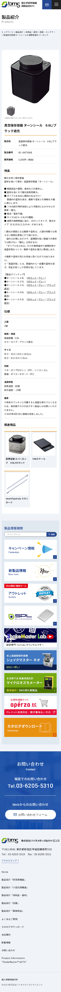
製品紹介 (19, 32)
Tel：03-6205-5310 (13, 854)
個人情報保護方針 (10, 979)
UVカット (32, 277)
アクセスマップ (9, 860)
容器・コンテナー (48, 32)
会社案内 (6, 934)
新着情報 (6, 942)
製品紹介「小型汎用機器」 (15, 887)
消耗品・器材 (32, 32)
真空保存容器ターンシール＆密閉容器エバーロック (25, 35)
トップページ (7, 32)
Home (5, 871)
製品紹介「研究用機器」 (14, 879)
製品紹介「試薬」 (11, 903)
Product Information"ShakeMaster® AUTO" (14, 959)
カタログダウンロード (13, 926)
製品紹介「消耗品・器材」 (15, 895)
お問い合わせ (8, 950)
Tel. (30, 786)
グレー (41, 277)
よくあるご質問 (9, 919)
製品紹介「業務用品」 (13, 910)
